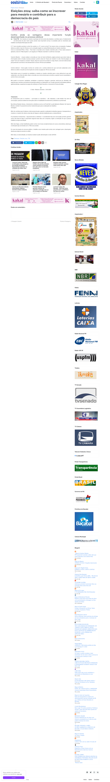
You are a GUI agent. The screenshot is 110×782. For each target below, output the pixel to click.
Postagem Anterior (17, 221)
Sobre (90, 779)
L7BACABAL (78, 671)
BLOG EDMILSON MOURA (81, 624)
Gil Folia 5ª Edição (79, 735)
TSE (29, 138)
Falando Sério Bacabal (81, 574)
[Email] (42, 142)
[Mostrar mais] (45, 142)
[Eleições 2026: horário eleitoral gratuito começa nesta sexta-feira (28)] (61, 155)
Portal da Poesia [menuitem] (57, 2)
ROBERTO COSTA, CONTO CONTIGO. (85, 569)
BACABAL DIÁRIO (79, 754)
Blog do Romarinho (80, 638)
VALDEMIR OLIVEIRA (80, 582)
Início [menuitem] (31, 2)
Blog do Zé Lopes (79, 590)
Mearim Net (78, 679)
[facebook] (87, 772)
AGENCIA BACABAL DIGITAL (82, 661)
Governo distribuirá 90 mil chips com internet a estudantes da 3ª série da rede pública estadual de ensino (85, 719)
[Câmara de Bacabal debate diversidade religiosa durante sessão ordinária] (20, 179)
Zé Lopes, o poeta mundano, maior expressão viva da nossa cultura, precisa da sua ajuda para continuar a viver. (86, 655)
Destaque (21, 7)
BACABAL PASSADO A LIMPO (82, 725)
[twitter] (90, 772)
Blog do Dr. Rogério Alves (81, 568)
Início (85, 779)
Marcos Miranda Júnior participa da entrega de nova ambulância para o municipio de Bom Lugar (86, 618)
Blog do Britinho (79, 687)
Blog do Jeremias (79, 733)
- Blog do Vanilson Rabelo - (82, 553)
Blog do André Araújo (80, 606)
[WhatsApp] (36, 142)
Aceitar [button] (14, 777)
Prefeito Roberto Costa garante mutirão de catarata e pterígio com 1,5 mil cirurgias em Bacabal (40, 189)
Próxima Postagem (65, 221)
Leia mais (19, 774)
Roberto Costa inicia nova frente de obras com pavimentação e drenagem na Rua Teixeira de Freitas (86, 600)
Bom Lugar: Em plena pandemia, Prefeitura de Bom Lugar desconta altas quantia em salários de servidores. (86, 709)
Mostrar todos (78, 762)
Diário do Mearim (79, 561)
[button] (94, 2)
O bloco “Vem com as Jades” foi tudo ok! (85, 741)
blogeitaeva (78, 740)
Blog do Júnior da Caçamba (82, 695)
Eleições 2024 (23, 138)
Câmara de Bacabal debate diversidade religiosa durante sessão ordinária (20, 188)
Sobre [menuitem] (76, 2)
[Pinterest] (39, 142)
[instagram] (94, 772)
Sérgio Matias (78, 643)
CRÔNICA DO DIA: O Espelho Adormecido (86, 563)
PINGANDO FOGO (79, 651)
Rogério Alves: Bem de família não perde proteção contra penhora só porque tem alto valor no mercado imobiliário (41, 165)
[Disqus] (41, 242)
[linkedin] (97, 772)
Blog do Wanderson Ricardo (82, 597)
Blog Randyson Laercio (81, 614)
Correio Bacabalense (80, 706)
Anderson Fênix (79, 746)
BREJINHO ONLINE (80, 716)
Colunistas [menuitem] (67, 2)
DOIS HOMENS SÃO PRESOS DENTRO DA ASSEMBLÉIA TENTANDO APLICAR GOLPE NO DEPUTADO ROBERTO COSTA (86, 758)
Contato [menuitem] (82, 2)
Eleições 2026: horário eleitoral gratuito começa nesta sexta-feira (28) (60, 164)
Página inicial (14, 7)
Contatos (96, 779)
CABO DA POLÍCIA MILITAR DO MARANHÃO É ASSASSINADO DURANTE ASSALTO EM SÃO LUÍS (86, 664)
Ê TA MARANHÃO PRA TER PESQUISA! (85, 592)
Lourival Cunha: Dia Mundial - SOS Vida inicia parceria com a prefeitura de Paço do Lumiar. (60, 189)
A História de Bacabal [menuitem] (42, 2)
